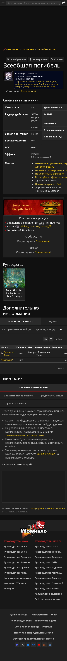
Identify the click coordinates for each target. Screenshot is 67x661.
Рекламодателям (21, 620)
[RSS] (44, 644)
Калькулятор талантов (17, 578)
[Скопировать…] (45, 339)
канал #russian (46, 454)
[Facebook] (33, 644)
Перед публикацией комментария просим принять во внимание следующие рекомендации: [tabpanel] (33, 461)
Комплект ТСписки (15, 583)
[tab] (20, 321)
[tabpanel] (33, 353)
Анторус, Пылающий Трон (39, 353)
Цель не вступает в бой (48, 183)
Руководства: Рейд (15, 572)
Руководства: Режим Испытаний (49, 588)
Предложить (42, 252)
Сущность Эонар (9, 353)
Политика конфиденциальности (33, 632)
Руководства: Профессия (18, 567)
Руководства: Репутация (49, 572)
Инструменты (40, 614)
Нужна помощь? (19, 614)
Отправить (43, 241)
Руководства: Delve (15, 551)
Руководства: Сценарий (49, 583)
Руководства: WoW (16, 541)
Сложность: (13, 91)
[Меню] (3, 3)
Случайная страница (27, 626)
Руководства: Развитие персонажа (18, 557)
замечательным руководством (24, 435)
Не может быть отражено (49, 173)
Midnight (9, 588)
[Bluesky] (28, 644)
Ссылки (58, 59)
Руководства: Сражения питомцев (49, 578)
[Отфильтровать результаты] (51, 339)
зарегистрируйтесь (56, 508)
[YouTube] (39, 644)
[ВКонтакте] (50, 644)
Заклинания (28, 49)
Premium (47, 626)
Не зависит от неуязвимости (51, 170)
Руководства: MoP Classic (49, 541)
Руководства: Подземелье (49, 557)
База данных (12, 49)
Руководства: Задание (48, 567)
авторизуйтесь (37, 508)
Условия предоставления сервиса (33, 638)
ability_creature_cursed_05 (35, 226)
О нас (54, 614)
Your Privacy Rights (45, 620)
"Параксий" (7, 359)
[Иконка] (8, 76)
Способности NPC (46, 49)
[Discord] (17, 644)
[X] (22, 644)
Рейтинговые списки (47, 599)
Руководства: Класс (15, 546)
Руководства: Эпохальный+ (18, 562)
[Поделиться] (64, 3)
